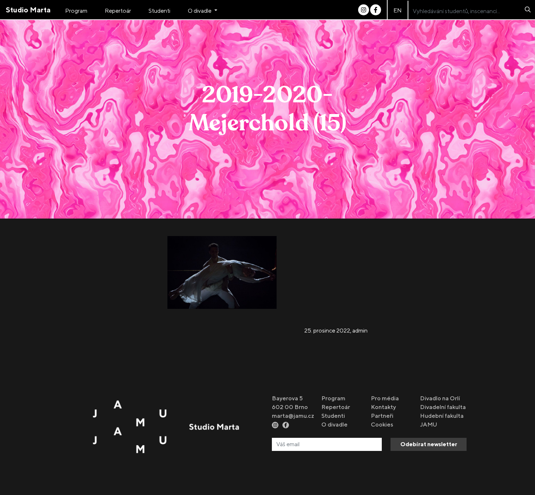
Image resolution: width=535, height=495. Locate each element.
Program (76, 10)
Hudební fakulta (442, 415)
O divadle (200, 10)
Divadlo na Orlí (440, 398)
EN (397, 10)
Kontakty (383, 407)
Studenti (159, 10)
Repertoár (118, 10)
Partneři (382, 415)
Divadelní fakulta (443, 407)
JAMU (428, 424)
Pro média (385, 398)
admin (360, 330)
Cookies (382, 424)
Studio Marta (28, 9)
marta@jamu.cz (293, 415)
